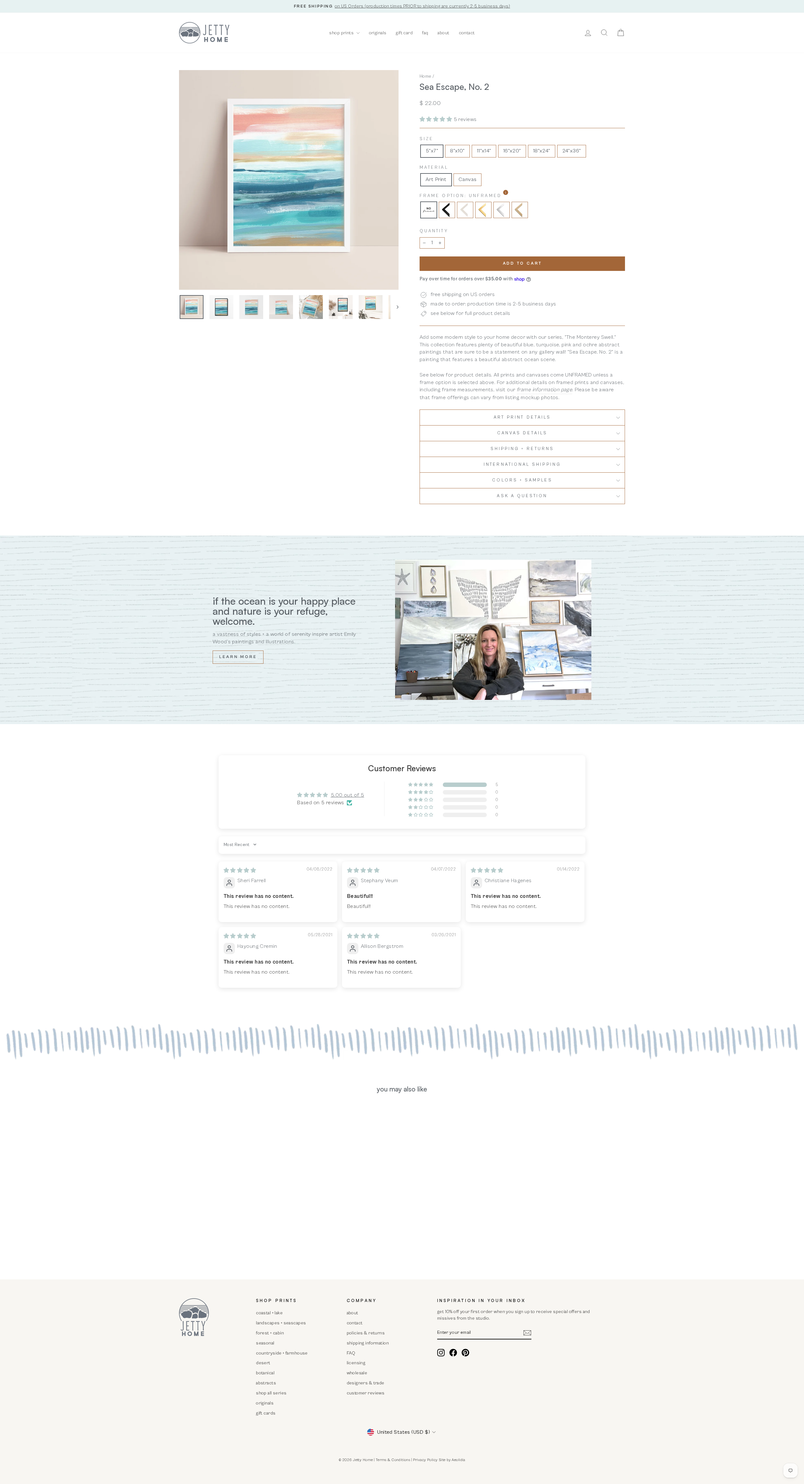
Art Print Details (522, 417)
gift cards (265, 1413)
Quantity (434, 231)
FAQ (351, 1353)
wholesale (357, 1373)
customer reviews (366, 1393)
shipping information (368, 1343)
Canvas (468, 179)
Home (426, 76)
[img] (240, 870)
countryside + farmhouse (282, 1353)
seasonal (265, 1343)
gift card (404, 33)
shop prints (342, 33)
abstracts (266, 1383)
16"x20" (512, 151)
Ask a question (522, 495)
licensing (356, 1363)
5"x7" (432, 151)
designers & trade (365, 1383)
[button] (437, 119)
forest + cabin (270, 1333)
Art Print (436, 179)
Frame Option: (477, 195)
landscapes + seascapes (281, 1323)
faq (425, 33)
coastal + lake (269, 1313)
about (443, 33)
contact (467, 33)
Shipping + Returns (522, 448)
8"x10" (457, 151)
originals (378, 33)
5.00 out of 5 (347, 795)
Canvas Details (522, 433)
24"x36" (571, 151)
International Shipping (522, 464)
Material (434, 167)
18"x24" (541, 151)
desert (263, 1363)
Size (426, 138)
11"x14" (484, 151)
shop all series (271, 1393)
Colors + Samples (522, 480)
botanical (265, 1373)
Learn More (238, 657)
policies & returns (366, 1333)
